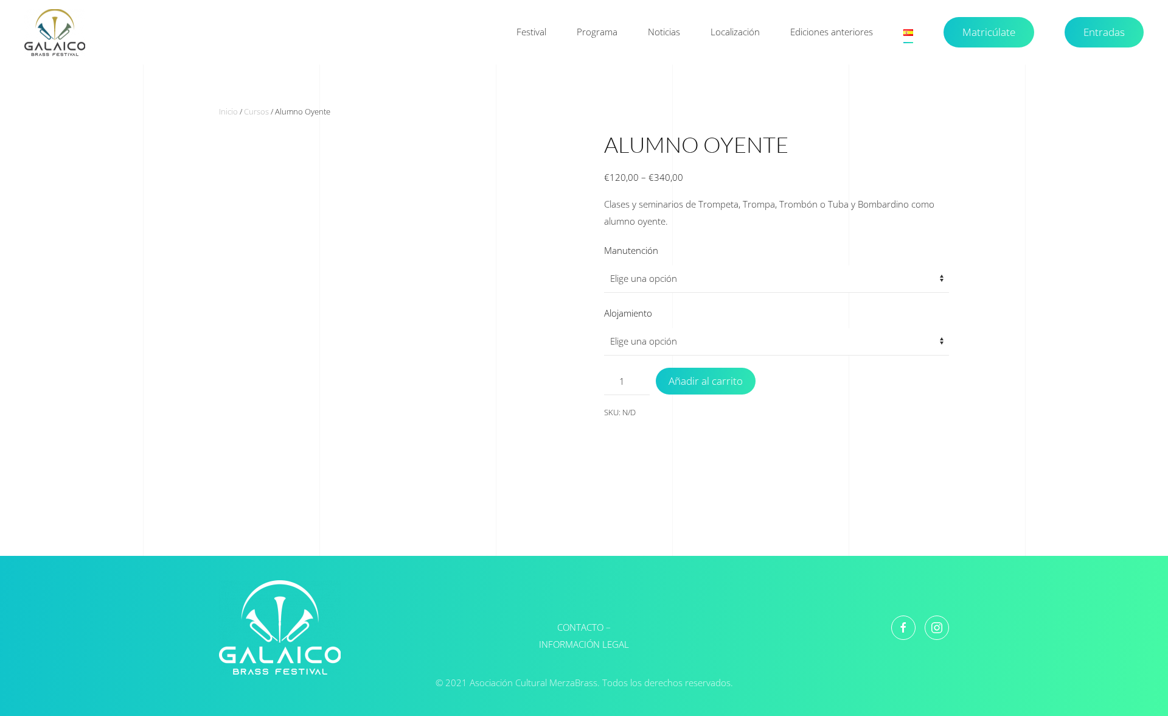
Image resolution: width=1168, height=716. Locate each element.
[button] (908, 32)
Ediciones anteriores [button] (831, 32)
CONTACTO (580, 627)
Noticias (664, 32)
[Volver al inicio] (56, 32)
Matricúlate (988, 32)
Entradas (1104, 32)
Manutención (631, 250)
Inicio (228, 111)
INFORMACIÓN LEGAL (584, 644)
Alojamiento (628, 313)
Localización (735, 32)
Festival (531, 32)
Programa (597, 32)
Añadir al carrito (706, 381)
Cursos (256, 111)
